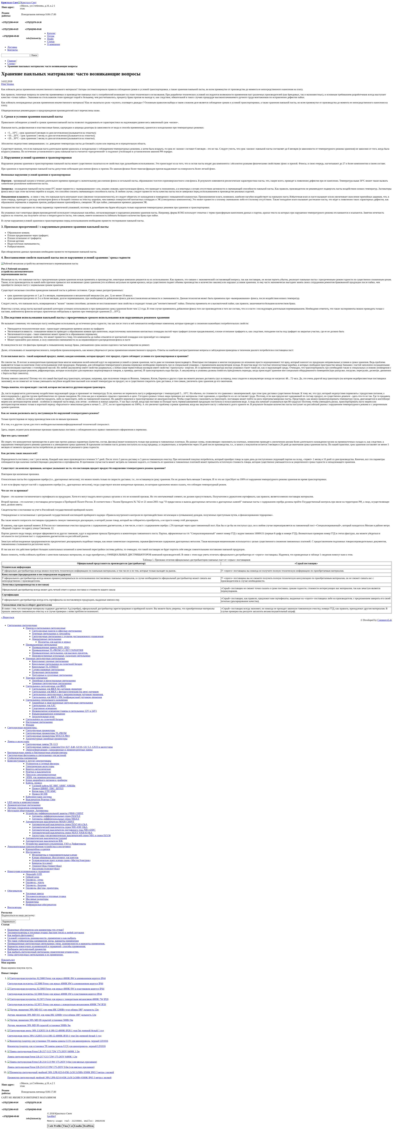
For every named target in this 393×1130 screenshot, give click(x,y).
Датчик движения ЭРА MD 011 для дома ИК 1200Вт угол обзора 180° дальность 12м (51, 1015)
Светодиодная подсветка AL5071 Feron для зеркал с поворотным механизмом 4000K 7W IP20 (56, 1004)
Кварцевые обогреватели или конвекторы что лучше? (35, 929)
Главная (11, 60)
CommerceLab (384, 620)
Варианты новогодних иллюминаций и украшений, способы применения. (46, 946)
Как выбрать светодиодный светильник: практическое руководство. (43, 952)
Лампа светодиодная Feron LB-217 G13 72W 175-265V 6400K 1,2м (42, 1056)
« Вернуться (7, 617)
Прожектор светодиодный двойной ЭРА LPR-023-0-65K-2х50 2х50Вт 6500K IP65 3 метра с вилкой (59, 1077)
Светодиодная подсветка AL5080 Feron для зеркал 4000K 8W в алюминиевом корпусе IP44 (55, 983)
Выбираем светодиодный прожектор (26, 949)
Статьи (11, 63)
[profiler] (51, 1116)
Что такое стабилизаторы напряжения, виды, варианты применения (43, 941)
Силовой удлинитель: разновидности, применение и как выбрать (41, 938)
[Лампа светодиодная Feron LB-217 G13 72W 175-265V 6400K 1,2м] (43, 1051)
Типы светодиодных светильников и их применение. (35, 954)
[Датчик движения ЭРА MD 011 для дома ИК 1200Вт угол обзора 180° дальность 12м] (53, 1009)
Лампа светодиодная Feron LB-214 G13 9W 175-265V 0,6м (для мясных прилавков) (50, 1067)
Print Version (7, 84)
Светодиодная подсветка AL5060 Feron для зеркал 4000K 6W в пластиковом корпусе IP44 (54, 994)
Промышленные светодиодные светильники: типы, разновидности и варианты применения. (56, 943)
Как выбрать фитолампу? (20, 935)
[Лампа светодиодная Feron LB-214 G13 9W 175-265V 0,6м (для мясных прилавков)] (52, 1062)
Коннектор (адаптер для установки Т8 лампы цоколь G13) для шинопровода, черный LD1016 (56, 1046)
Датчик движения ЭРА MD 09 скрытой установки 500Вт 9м (38, 1025)
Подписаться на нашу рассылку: (18, 915)
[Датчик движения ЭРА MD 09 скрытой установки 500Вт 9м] (40, 1020)
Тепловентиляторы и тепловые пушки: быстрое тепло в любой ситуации (45, 932)
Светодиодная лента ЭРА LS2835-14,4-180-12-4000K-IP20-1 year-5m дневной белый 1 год (54, 1035)
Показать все (8, 960)
